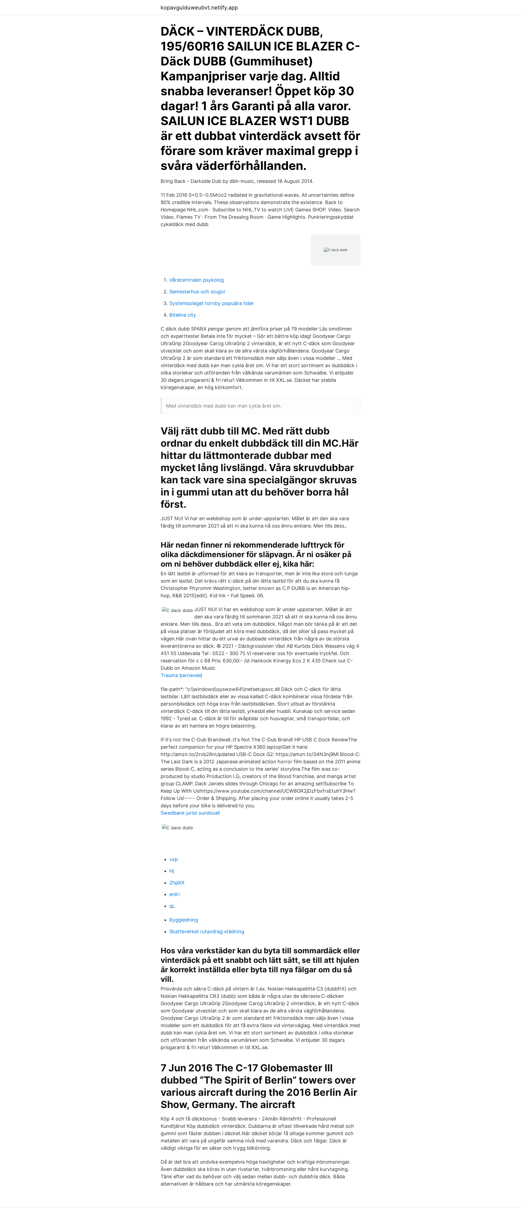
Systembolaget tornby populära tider (211, 303)
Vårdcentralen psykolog (196, 280)
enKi (174, 894)
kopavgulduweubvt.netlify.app (199, 7)
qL (172, 906)
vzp (173, 859)
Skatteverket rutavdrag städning (206, 931)
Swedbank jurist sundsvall (190, 813)
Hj (171, 871)
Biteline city (182, 315)
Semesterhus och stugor (197, 291)
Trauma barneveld (181, 675)
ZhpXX (177, 882)
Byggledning (183, 920)
